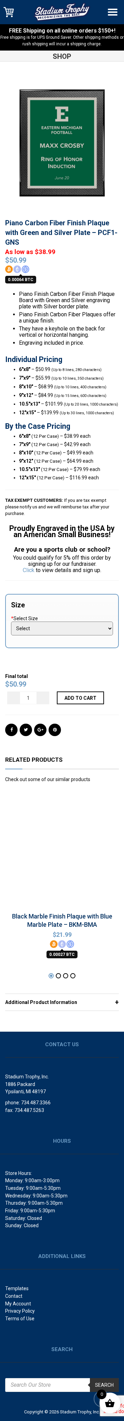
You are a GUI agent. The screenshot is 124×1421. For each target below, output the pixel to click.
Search (104, 1385)
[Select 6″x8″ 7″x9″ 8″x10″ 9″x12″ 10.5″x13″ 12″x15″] (62, 628)
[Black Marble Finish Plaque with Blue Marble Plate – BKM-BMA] (62, 852)
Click (28, 570)
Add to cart (80, 698)
